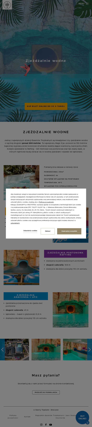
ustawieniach (15, 223)
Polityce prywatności (46, 202)
